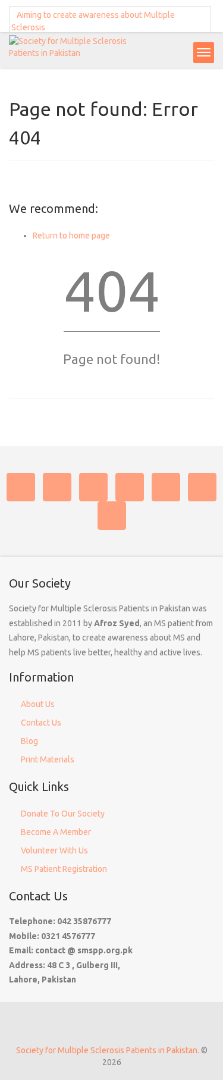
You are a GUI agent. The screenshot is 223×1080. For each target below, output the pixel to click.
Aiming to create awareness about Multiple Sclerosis (93, 21)
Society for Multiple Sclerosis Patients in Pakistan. (107, 1050)
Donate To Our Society (63, 813)
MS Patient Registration (64, 869)
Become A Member (56, 832)
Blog (29, 741)
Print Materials (47, 759)
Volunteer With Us (54, 850)
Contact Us (41, 722)
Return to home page (71, 235)
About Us (38, 704)
